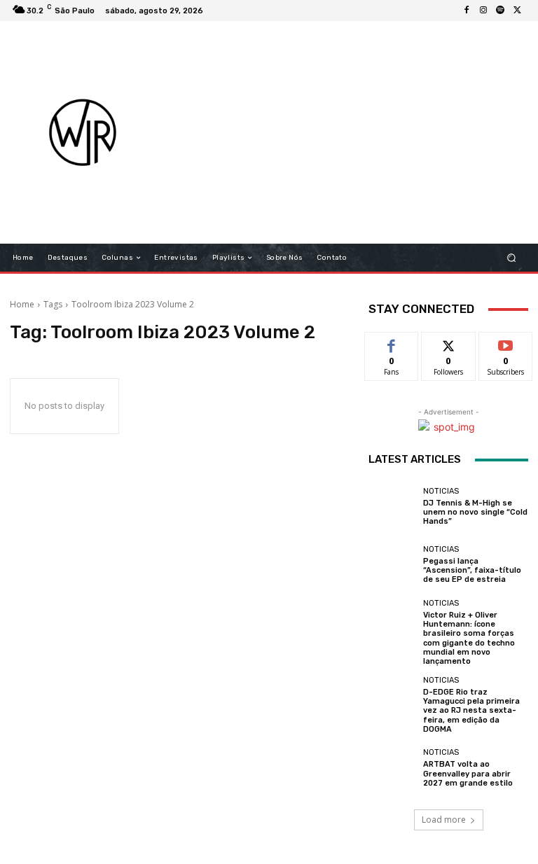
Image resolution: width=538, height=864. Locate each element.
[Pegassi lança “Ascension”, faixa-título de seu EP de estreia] (392, 565)
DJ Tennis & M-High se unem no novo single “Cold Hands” (475, 512)
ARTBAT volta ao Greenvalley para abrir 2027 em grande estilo (468, 773)
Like (392, 342)
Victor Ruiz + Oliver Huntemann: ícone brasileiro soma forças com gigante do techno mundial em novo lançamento (469, 638)
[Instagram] (483, 10)
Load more (444, 819)
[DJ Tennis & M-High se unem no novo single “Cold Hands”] (392, 506)
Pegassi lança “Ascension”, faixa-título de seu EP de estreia (472, 570)
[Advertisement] (354, 132)
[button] (511, 258)
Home (22, 304)
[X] (517, 10)
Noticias (441, 491)
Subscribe (505, 342)
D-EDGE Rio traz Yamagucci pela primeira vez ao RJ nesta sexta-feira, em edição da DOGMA (471, 711)
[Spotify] (500, 10)
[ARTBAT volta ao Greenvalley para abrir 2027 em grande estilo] (392, 768)
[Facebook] (466, 10)
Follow (448, 342)
